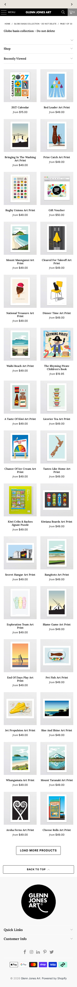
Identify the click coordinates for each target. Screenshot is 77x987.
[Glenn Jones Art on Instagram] (31, 952)
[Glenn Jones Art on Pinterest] (45, 952)
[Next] (72, 4)
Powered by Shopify (54, 978)
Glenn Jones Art (30, 978)
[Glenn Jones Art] (38, 12)
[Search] (63, 12)
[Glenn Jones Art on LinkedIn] (38, 952)
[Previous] (5, 4)
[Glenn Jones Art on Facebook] (25, 952)
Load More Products (38, 850)
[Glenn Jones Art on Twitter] (52, 952)
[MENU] (2, 12)
